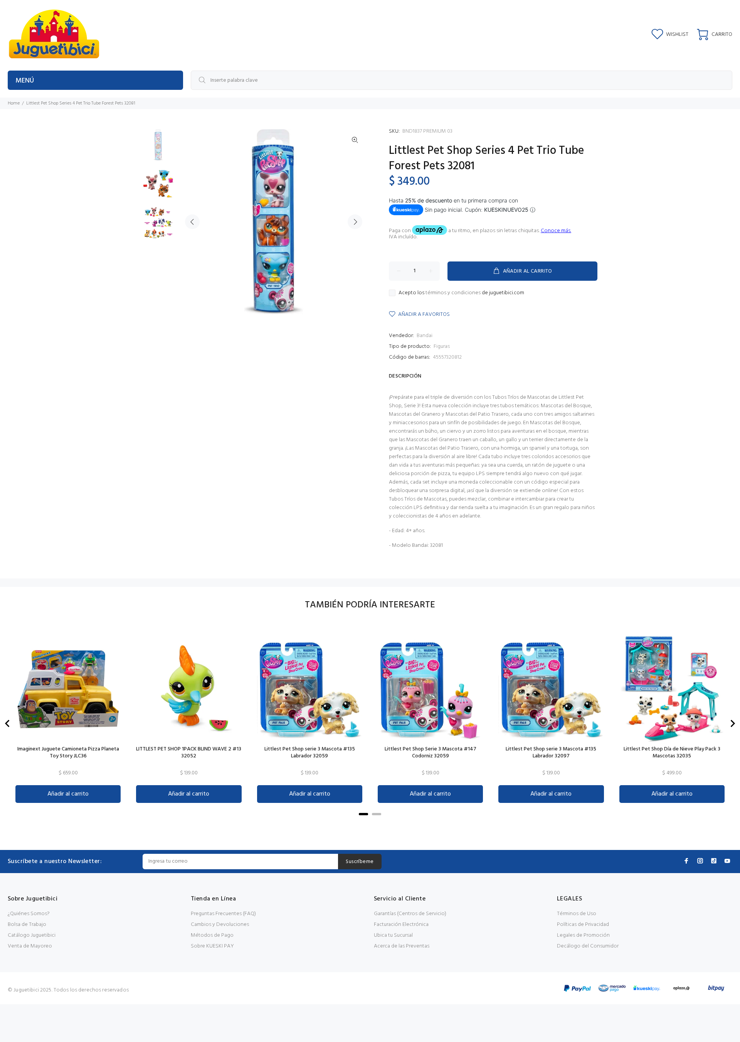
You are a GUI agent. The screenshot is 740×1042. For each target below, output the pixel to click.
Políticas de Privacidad (583, 924)
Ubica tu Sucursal (393, 935)
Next (355, 221)
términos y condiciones (453, 292)
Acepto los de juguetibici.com (461, 293)
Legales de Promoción (583, 935)
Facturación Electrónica (401, 924)
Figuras (442, 346)
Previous (192, 221)
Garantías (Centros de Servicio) (410, 913)
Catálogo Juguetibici (32, 935)
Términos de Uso (576, 913)
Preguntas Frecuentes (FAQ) (223, 913)
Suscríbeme (359, 861)
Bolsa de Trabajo (27, 924)
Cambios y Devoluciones (220, 924)
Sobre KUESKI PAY (212, 946)
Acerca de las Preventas (401, 946)
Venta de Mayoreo (30, 946)
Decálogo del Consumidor (588, 946)
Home (14, 103)
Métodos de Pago (212, 935)
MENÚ (24, 80)
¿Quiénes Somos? (29, 913)
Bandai (424, 335)
